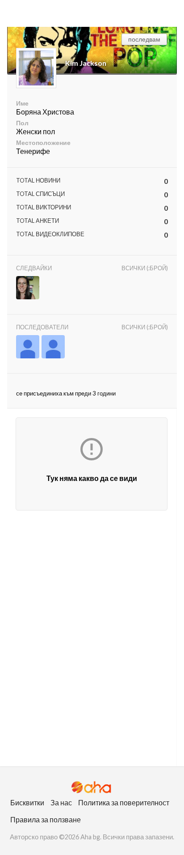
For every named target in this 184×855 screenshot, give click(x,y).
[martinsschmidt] (53, 347)
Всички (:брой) (144, 268)
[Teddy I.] (27, 288)
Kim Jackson (85, 63)
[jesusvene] (27, 347)
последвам (144, 39)
